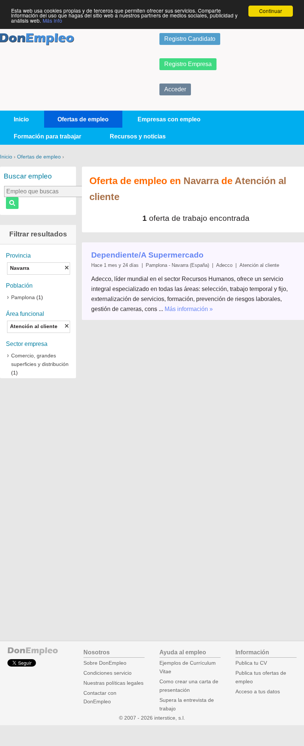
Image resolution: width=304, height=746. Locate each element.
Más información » (189, 309)
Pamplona (23, 297)
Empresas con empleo (169, 119)
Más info (52, 20)
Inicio (21, 119)
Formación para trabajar (47, 136)
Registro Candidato (189, 39)
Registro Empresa (188, 64)
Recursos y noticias (138, 136)
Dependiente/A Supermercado (147, 255)
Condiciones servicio (107, 673)
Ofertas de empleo (83, 119)
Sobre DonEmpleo (104, 663)
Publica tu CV (251, 663)
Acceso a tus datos (257, 691)
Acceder (175, 89)
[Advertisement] (38, 499)
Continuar (270, 10)
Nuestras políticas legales (113, 683)
